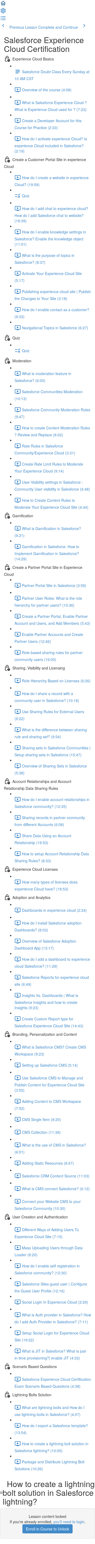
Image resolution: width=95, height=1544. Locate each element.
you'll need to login (68, 1521)
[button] (3, 4)
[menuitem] (3, 12)
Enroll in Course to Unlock (47, 1528)
